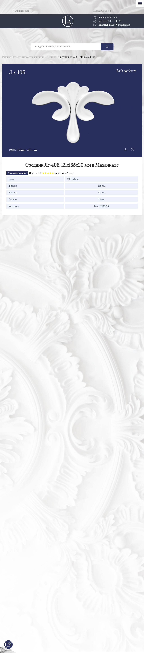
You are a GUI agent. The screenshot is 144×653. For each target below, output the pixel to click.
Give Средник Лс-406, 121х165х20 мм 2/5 (45, 173)
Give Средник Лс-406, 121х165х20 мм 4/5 (50, 173)
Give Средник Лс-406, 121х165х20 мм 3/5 (48, 173)
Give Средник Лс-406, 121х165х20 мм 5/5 (53, 173)
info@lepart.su (106, 24)
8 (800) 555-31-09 (108, 17)
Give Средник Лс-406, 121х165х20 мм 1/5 (43, 173)
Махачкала (124, 24)
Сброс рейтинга (41, 173)
